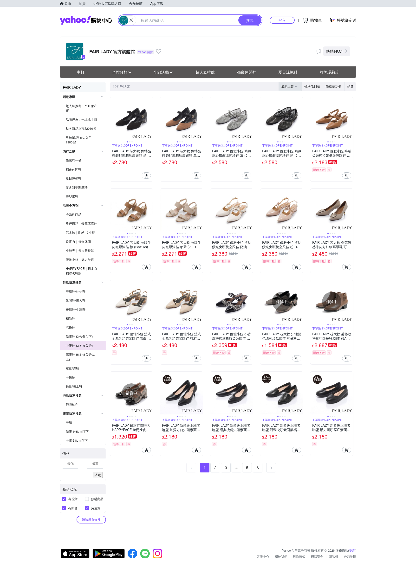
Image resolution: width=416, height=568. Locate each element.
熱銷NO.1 (334, 51)
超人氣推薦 (205, 72)
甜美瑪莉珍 (329, 72)
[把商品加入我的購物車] (146, 175)
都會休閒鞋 (246, 72)
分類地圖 (350, 556)
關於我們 (281, 556)
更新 (352, 550)
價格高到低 (333, 86)
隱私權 (333, 556)
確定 (98, 474)
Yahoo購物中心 (86, 20)
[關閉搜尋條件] (131, 20)
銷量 (350, 86)
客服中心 (263, 556)
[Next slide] (150, 119)
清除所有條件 (91, 519)
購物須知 (299, 556)
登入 (282, 20)
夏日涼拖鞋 (288, 72)
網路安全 (317, 556)
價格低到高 (312, 86)
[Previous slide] (113, 119)
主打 (80, 72)
